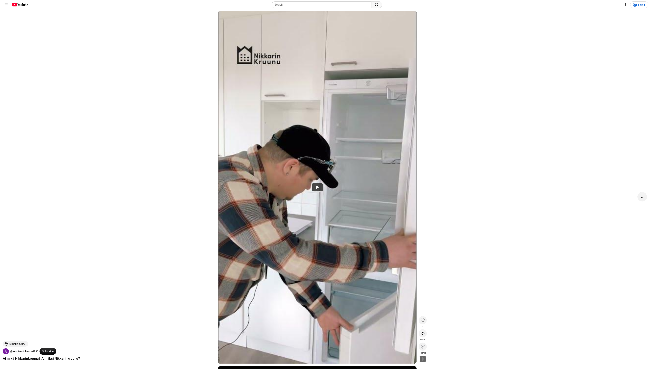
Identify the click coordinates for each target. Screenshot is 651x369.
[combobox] (322, 5)
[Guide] (6, 5)
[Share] (423, 333)
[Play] (317, 187)
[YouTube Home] (19, 4)
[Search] (376, 4)
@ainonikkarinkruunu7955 (24, 351)
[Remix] (423, 347)
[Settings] (625, 5)
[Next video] (642, 196)
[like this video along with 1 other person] (423, 320)
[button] (6, 351)
